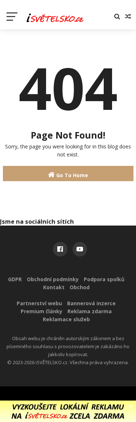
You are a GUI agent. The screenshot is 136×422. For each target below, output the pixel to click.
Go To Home (71, 175)
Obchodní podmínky (53, 279)
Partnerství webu (39, 303)
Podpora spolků (104, 279)
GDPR (15, 279)
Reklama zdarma (89, 311)
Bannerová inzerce (91, 303)
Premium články (41, 311)
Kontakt (54, 287)
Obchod (80, 287)
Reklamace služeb (66, 319)
